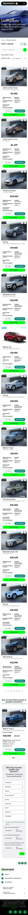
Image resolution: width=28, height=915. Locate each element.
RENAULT (6, 347)
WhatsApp (8, 882)
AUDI (4, 242)
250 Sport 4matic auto (9, 296)
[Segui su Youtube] (25, 863)
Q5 (7, 242)
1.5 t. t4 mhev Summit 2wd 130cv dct (12, 658)
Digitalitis (14, 908)
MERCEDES (6, 294)
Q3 (7, 395)
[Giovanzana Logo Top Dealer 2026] (10, 3)
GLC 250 (12, 294)
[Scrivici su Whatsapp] (25, 912)
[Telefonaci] (8, 110)
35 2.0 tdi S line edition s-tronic (11, 605)
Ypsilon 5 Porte (13, 88)
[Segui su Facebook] (22, 863)
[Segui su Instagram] (19, 863)
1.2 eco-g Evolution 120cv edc (11, 348)
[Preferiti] (25, 68)
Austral (11, 728)
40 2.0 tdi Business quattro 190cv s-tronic (14, 243)
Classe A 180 (14, 551)
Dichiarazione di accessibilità (10, 906)
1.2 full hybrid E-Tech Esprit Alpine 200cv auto (15, 730)
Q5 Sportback (10, 499)
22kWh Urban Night (8, 449)
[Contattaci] (14, 114)
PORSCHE (6, 190)
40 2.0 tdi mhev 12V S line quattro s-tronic (14, 500)
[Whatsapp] (19, 110)
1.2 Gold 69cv (6, 140)
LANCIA (5, 88)
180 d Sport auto (7, 553)
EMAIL (7, 874)
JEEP (4, 656)
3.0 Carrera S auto (8, 192)
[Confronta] (22, 68)
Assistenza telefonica (13, 878)
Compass (9, 656)
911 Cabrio (12, 190)
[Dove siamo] (20, 912)
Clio (10, 347)
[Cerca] (25, 50)
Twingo (11, 448)
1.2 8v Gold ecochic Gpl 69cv (11, 89)
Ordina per (5, 58)
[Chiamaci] (15, 912)
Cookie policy (21, 905)
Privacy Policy (12, 905)
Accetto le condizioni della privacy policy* (15, 823)
